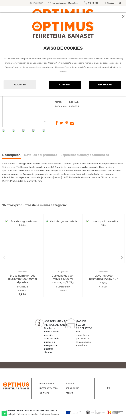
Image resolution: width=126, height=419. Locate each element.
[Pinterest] (66, 123)
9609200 (103, 287)
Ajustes (20, 84)
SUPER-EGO (63, 286)
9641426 (63, 290)
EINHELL (74, 101)
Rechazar (105, 84)
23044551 (22, 290)
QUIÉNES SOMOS (46, 383)
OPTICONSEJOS (72, 388)
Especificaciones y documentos (85, 155)
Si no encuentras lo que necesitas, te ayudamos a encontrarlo (83, 338)
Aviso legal (9, 414)
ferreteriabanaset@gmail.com (65, 3)
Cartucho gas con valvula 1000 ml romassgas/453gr (63, 279)
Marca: (58, 101)
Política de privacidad (27, 414)
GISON (103, 283)
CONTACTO (44, 393)
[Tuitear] (61, 123)
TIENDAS (69, 393)
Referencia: (61, 106)
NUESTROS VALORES (48, 388)
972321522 (93, 3)
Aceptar (65, 84)
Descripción (11, 155)
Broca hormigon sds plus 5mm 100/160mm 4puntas (22, 279)
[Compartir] (56, 123)
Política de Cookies (49, 414)
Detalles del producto (40, 155)
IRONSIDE (22, 286)
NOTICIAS (70, 383)
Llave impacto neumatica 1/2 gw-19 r (103, 277)
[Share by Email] (72, 123)
